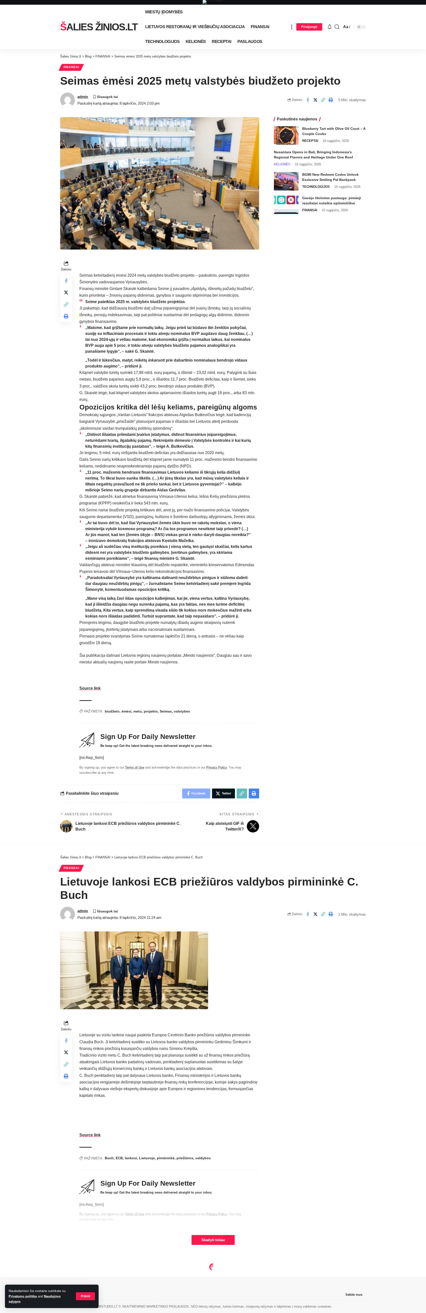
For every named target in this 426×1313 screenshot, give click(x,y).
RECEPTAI (310, 141)
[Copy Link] (323, 100)
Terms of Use (134, 767)
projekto (151, 711)
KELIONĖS (282, 164)
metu (137, 711)
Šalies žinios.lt (98, 26)
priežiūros (185, 1158)
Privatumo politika (23, 1296)
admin (82, 97)
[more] (291, 27)
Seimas (166, 711)
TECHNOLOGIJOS (316, 187)
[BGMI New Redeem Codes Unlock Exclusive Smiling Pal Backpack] (286, 181)
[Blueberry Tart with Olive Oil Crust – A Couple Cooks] (286, 135)
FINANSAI (71, 67)
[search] (337, 27)
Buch (109, 1158)
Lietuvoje (147, 1158)
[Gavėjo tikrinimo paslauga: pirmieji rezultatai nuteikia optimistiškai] (286, 204)
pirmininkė (166, 1158)
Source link (90, 688)
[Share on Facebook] (307, 100)
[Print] (330, 100)
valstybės (182, 711)
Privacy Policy (216, 767)
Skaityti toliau (213, 1240)
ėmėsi (126, 711)
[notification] (329, 27)
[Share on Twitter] (315, 100)
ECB (119, 1158)
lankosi (131, 1158)
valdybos (203, 1158)
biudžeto (112, 711)
